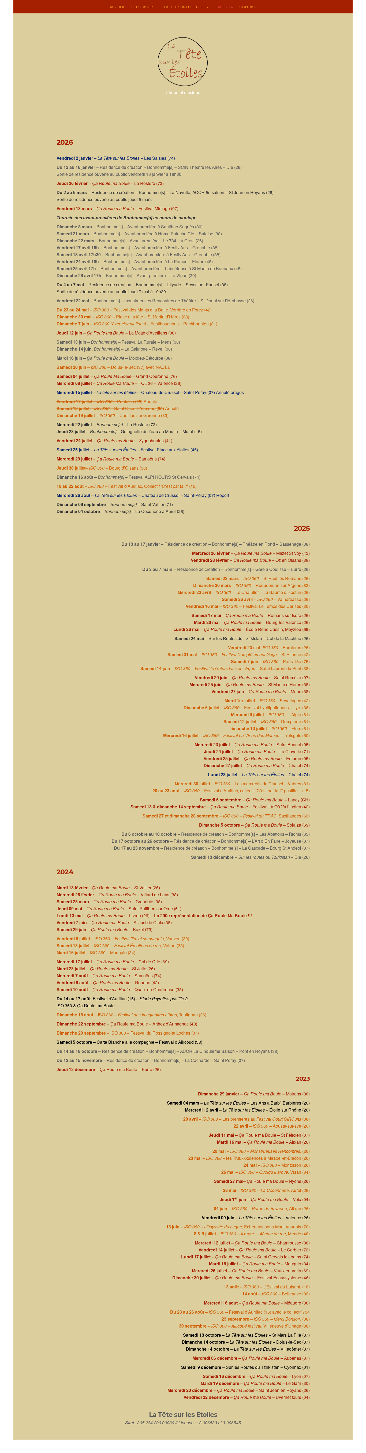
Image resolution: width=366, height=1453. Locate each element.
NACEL (163, 367)
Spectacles (142, 7)
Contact (248, 7)
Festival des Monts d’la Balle (140, 310)
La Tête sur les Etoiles (183, 1414)
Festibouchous (165, 324)
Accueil (117, 7)
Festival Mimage (154, 208)
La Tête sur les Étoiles (186, 7)
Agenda (225, 7)
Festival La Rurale (139, 342)
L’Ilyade (174, 284)
